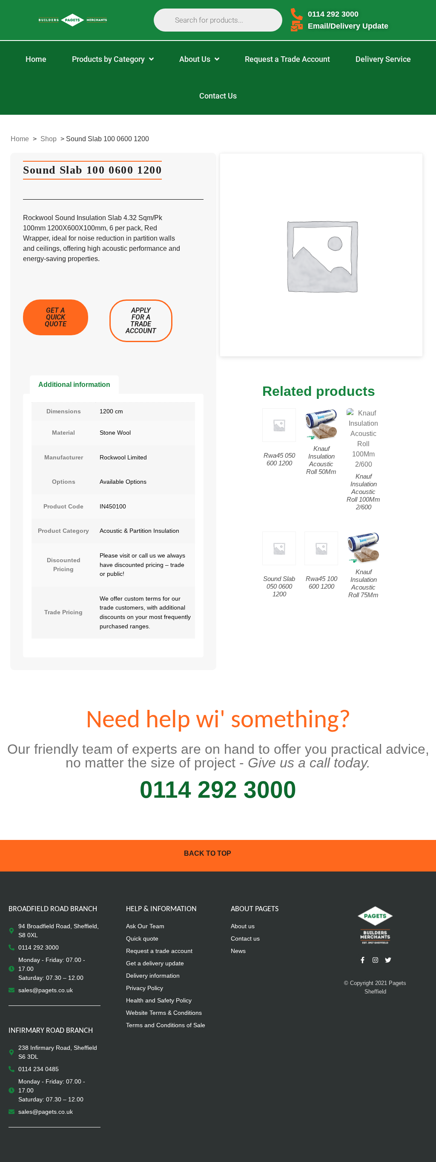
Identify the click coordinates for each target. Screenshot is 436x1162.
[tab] (74, 384)
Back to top (207, 853)
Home (20, 138)
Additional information (74, 384)
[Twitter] (388, 959)
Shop (48, 138)
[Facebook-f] (362, 959)
